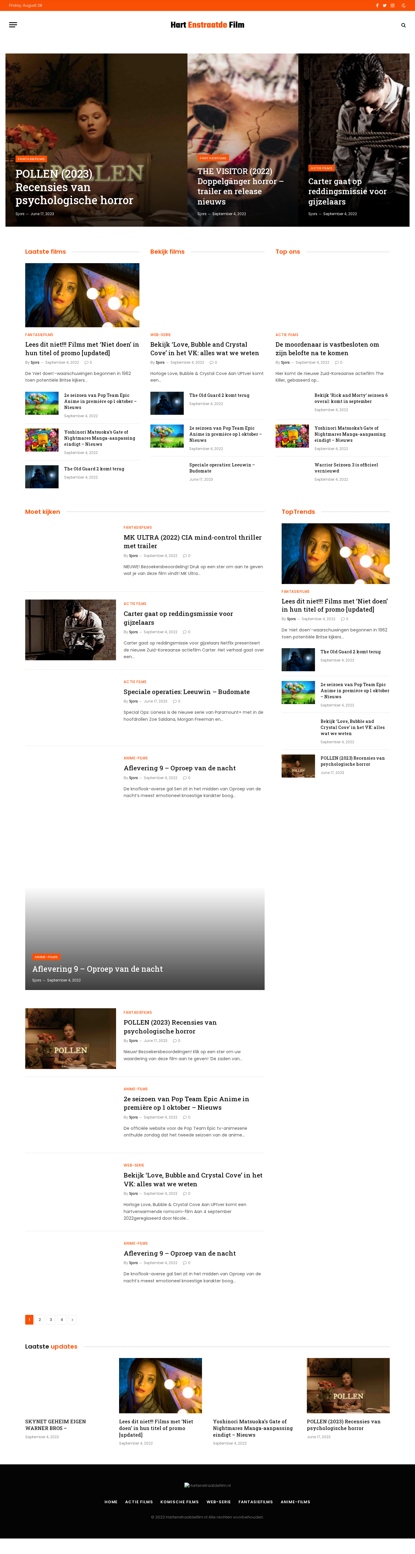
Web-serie (160, 334)
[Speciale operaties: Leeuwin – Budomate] (167, 472)
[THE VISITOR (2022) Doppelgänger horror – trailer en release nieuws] (243, 140)
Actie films (321, 168)
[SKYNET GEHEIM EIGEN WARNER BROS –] (66, 1385)
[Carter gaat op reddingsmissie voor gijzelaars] (354, 140)
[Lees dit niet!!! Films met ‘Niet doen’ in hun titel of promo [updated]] (82, 295)
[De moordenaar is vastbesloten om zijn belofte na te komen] (333, 295)
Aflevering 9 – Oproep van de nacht (180, 768)
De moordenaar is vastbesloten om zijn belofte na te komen (327, 348)
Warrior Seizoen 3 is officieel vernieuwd (346, 468)
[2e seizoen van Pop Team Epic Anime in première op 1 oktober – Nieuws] (42, 403)
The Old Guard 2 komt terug (94, 469)
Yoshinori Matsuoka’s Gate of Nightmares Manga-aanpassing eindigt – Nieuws (99, 438)
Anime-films (136, 758)
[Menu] (13, 25)
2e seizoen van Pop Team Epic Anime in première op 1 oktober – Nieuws (100, 401)
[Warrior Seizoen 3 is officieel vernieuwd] (292, 472)
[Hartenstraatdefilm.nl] (207, 25)
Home (111, 1502)
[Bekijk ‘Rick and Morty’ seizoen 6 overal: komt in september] (292, 403)
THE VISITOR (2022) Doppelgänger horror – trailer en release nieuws (240, 186)
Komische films (179, 1502)
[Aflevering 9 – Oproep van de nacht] (70, 784)
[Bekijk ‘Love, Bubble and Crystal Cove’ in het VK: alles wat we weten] (207, 295)
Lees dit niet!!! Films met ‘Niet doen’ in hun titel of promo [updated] (82, 348)
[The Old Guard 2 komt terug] (42, 476)
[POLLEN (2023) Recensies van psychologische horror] (96, 140)
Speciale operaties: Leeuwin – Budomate (222, 468)
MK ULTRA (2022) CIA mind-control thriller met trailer (193, 541)
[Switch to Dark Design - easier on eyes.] (403, 5)
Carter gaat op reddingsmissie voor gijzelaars (347, 191)
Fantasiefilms (31, 158)
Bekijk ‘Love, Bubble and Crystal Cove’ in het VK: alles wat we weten (204, 348)
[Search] (403, 25)
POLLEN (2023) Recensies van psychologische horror (74, 187)
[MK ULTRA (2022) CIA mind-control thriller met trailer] (70, 553)
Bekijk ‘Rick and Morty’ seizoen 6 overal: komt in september (351, 398)
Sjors (20, 213)
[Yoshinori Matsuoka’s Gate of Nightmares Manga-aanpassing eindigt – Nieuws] (42, 440)
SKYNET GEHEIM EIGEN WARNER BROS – (55, 1424)
